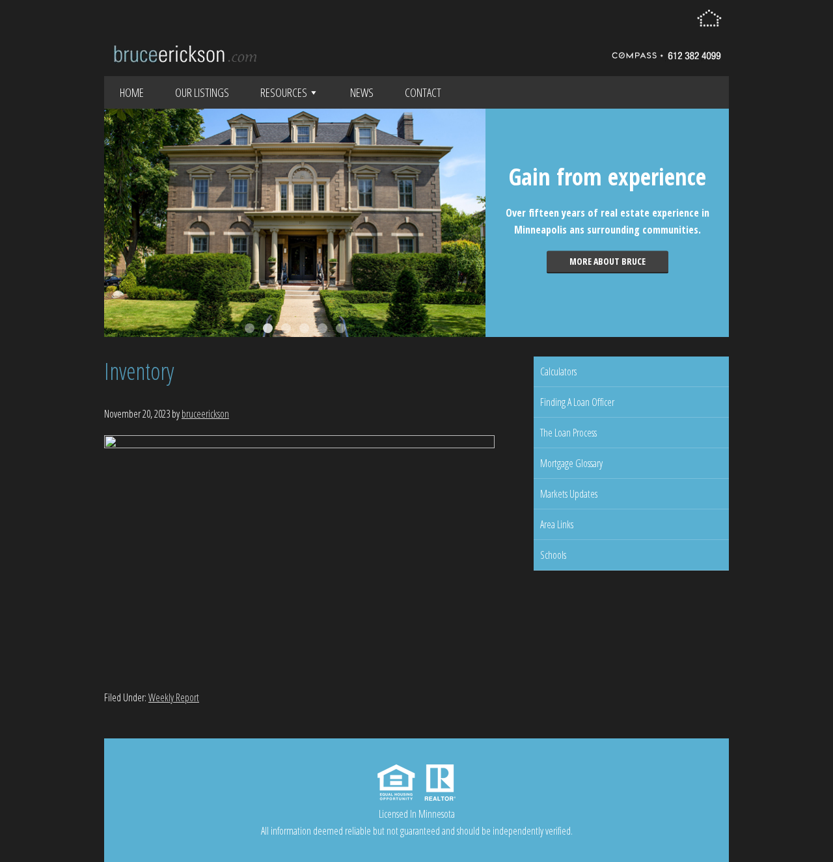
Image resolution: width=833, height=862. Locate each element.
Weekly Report (173, 697)
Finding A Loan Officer (577, 402)
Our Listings (202, 92)
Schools (553, 555)
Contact (423, 92)
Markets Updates (568, 494)
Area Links (556, 524)
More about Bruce (607, 261)
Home (132, 92)
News (362, 92)
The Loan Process (568, 432)
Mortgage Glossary (571, 463)
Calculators (558, 371)
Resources (283, 92)
